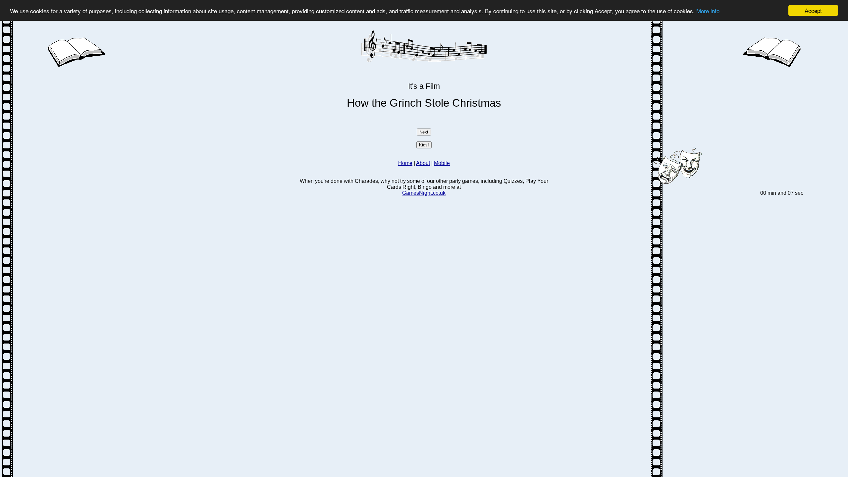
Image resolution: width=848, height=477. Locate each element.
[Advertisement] (170, 115)
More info (707, 11)
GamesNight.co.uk (424, 193)
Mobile (442, 163)
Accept (813, 10)
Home (405, 163)
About (423, 163)
